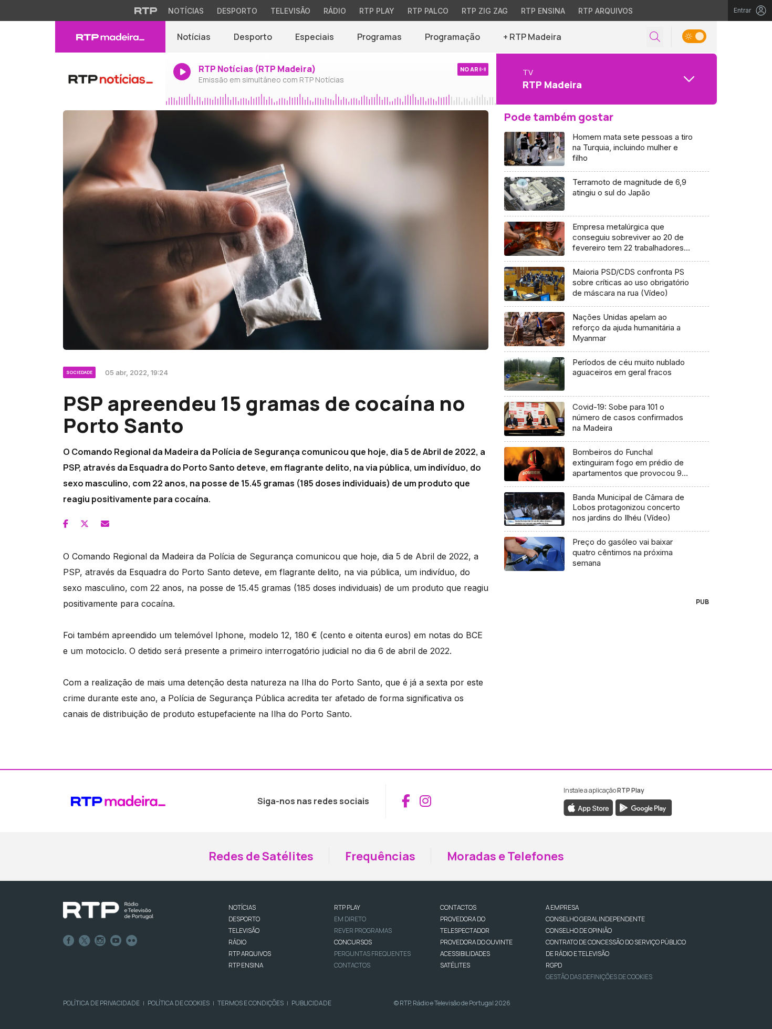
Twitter (84, 941)
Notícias (186, 10)
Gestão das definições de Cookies (599, 976)
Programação (452, 37)
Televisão (290, 10)
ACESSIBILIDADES (465, 953)
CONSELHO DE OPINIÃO (579, 930)
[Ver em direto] (110, 79)
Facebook (69, 941)
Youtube (116, 941)
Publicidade (311, 1003)
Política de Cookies (179, 1003)
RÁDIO (237, 942)
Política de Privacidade (101, 1003)
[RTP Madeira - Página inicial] (110, 37)
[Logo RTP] (108, 911)
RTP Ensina (543, 10)
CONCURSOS (353, 942)
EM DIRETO (350, 918)
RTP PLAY (347, 907)
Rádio (335, 10)
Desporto (237, 10)
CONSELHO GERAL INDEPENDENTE (595, 918)
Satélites (455, 965)
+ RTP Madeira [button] (532, 37)
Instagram (100, 941)
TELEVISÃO (243, 930)
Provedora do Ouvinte (476, 942)
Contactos (352, 965)
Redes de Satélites (261, 856)
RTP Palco (428, 10)
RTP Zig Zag (485, 10)
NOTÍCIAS (242, 907)
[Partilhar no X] (84, 523)
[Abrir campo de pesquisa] (654, 37)
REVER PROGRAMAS (363, 930)
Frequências (380, 856)
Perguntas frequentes (372, 953)
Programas (379, 37)
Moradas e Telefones (505, 856)
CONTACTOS (458, 907)
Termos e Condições (250, 1003)
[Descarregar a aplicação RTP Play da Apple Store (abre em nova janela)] (588, 807)
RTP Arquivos (605, 10)
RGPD (554, 965)
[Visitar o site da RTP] (146, 10)
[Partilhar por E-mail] (105, 523)
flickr (132, 941)
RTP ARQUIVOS (249, 953)
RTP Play (376, 10)
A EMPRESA (562, 907)
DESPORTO (244, 918)
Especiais (314, 37)
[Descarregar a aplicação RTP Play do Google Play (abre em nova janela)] (643, 807)
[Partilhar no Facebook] (65, 523)
